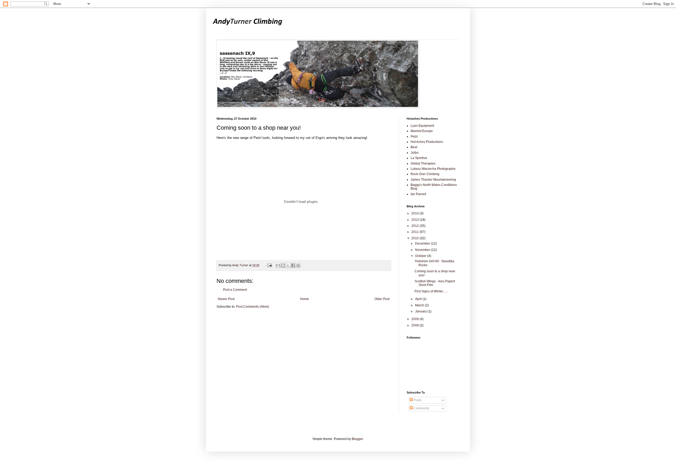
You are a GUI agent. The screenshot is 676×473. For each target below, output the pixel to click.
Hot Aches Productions (427, 142)
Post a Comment (235, 290)
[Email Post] (269, 265)
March (420, 305)
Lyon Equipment (422, 126)
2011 (415, 232)
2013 (415, 220)
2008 (415, 325)
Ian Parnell (418, 194)
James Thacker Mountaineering (433, 179)
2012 (415, 226)
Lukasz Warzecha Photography (433, 169)
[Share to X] (288, 265)
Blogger (357, 439)
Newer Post (226, 299)
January (421, 311)
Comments (421, 408)
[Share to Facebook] (293, 265)
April (418, 299)
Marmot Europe (422, 131)
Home (304, 299)
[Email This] (278, 265)
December (423, 243)
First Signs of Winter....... (431, 291)
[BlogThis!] (283, 265)
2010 (415, 238)
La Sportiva (419, 158)
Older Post (381, 299)
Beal (414, 147)
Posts (417, 400)
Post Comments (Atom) (252, 306)
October (421, 256)
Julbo (415, 152)
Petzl (414, 136)
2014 (415, 213)
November (423, 250)
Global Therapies (423, 163)
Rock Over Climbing (425, 174)
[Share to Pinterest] (298, 265)
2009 (415, 319)
